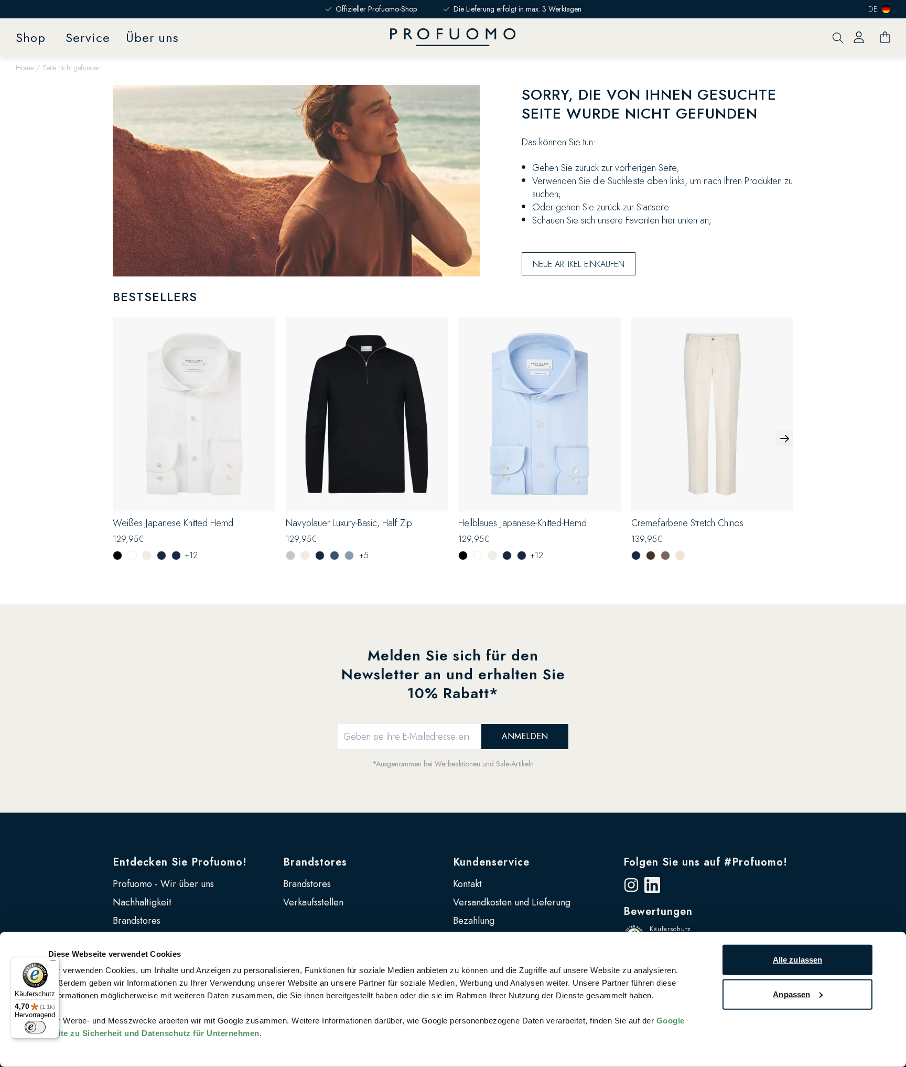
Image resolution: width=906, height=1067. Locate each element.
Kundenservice (491, 862)
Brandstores (136, 920)
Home (25, 67)
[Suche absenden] (838, 37)
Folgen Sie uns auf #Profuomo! (705, 862)
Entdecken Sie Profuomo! (180, 862)
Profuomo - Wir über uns (163, 884)
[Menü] (53, 963)
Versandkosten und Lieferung (511, 902)
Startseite (652, 207)
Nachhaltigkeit (142, 902)
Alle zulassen (797, 959)
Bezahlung (473, 920)
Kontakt (467, 884)
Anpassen (791, 993)
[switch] (35, 1027)
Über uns (152, 37)
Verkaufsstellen (313, 902)
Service (88, 37)
